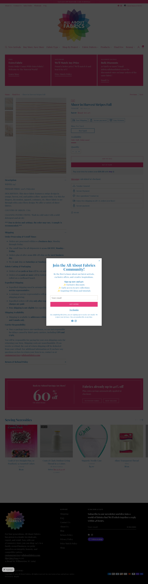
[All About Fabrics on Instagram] (75, 321)
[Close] (99, 260)
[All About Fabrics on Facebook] (72, 321)
